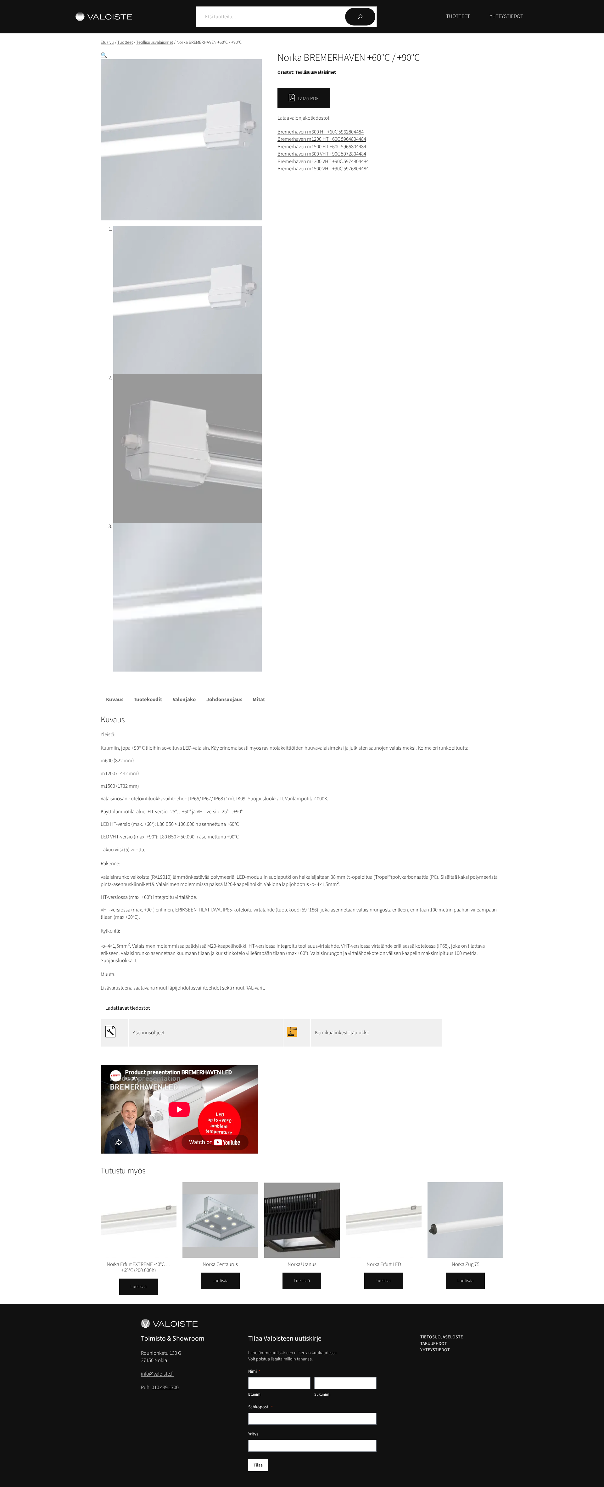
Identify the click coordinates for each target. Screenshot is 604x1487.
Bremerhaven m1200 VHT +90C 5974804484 (323, 161)
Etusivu (107, 42)
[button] (104, 55)
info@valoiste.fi (157, 1374)
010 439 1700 (165, 1387)
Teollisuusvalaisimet (154, 42)
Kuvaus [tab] (114, 699)
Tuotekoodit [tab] (148, 699)
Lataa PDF (308, 98)
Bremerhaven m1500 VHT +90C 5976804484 (323, 169)
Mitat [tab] (259, 699)
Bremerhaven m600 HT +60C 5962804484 (320, 132)
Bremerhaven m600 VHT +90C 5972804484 (321, 154)
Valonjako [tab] (184, 699)
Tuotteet (125, 42)
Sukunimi (322, 1394)
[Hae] (360, 17)
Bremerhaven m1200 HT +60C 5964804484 (321, 139)
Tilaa (258, 1465)
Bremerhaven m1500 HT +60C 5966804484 (321, 146)
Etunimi (254, 1394)
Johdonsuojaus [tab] (224, 699)
